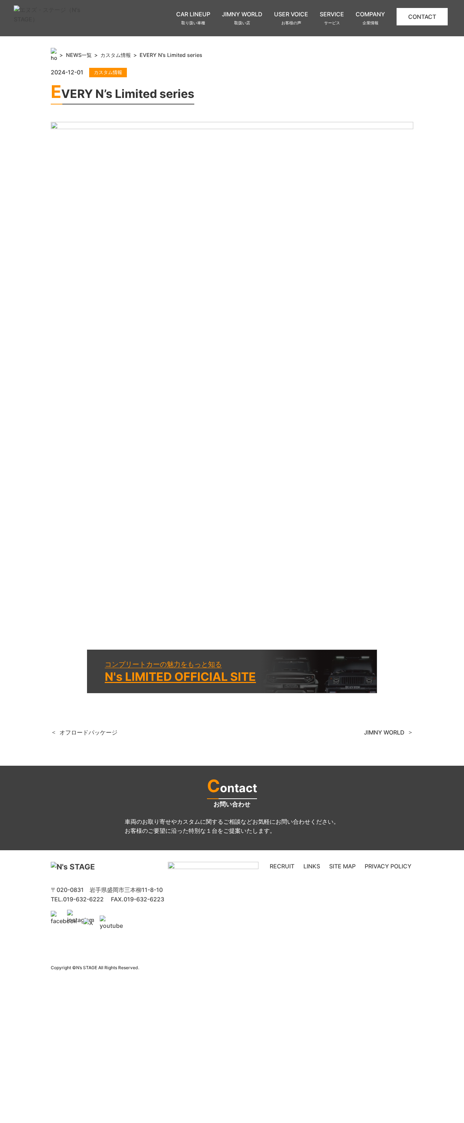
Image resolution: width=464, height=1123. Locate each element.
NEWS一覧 (79, 55)
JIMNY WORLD (242, 18)
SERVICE (332, 18)
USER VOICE (291, 18)
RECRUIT (282, 866)
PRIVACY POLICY (388, 866)
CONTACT (422, 16)
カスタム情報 (115, 55)
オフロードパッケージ (88, 732)
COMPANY (370, 18)
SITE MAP (342, 866)
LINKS (311, 866)
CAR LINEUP (193, 18)
